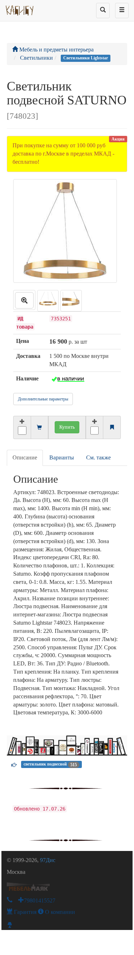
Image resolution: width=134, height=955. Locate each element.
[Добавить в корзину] (22, 427)
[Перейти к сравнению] (111, 427)
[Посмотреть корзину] (39, 427)
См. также (98, 457)
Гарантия (24, 912)
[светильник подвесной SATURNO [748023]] (24, 300)
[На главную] (20, 9)
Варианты (61, 457)
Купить (67, 427)
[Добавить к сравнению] (95, 427)
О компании (59, 912)
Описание (25, 457)
